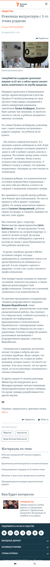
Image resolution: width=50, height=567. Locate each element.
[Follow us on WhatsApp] (28, 532)
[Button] (42, 38)
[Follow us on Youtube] (4, 532)
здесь (4, 412)
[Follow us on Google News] (34, 532)
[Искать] (35, 563)
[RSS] (41, 532)
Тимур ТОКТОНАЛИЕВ (12, 27)
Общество (7, 11)
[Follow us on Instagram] (10, 532)
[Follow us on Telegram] (22, 532)
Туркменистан (27, 502)
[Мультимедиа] (15, 563)
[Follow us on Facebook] (16, 532)
